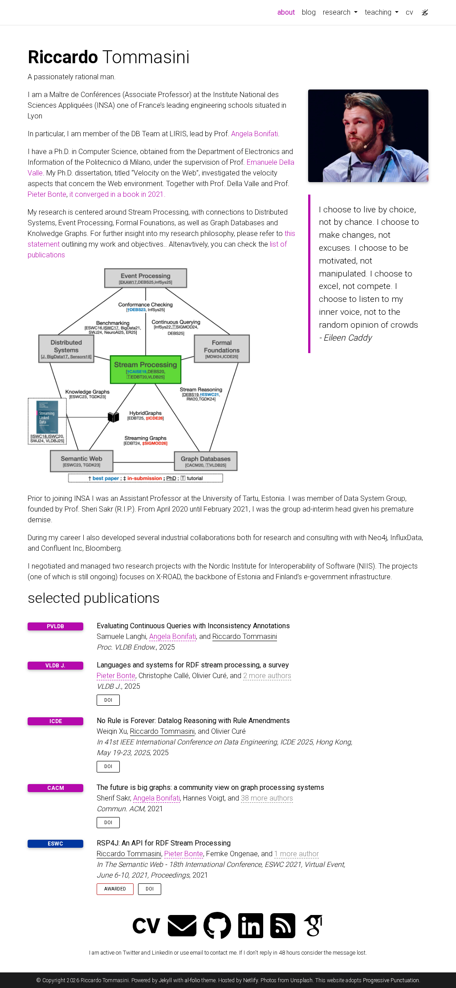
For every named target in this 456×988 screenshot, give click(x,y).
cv (409, 12)
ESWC (55, 844)
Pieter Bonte (47, 194)
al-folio (192, 980)
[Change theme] (422, 10)
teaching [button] (379, 12)
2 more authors (267, 675)
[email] (182, 926)
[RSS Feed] (282, 926)
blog (309, 12)
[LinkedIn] (250, 926)
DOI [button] (108, 700)
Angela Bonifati (254, 134)
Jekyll (165, 980)
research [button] (337, 12)
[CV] (146, 926)
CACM (55, 788)
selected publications (94, 598)
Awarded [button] (115, 889)
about (287, 12)
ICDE (55, 721)
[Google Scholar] (313, 926)
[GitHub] (217, 926)
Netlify (250, 980)
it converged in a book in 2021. (117, 194)
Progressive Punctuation (391, 980)
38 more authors (267, 798)
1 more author (296, 854)
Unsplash (301, 980)
